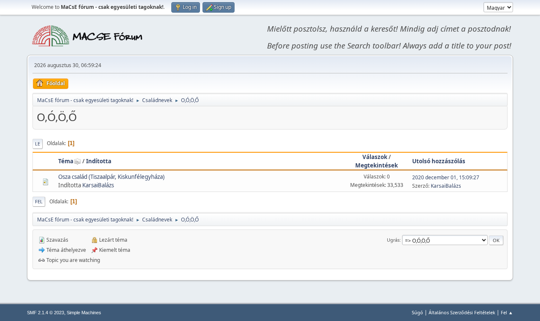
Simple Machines (84, 312)
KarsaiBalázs (98, 185)
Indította (98, 161)
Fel (39, 201)
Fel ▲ (507, 312)
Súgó (417, 312)
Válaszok (374, 157)
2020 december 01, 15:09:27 (445, 177)
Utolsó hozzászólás (438, 161)
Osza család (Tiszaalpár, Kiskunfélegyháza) (111, 177)
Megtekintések (376, 165)
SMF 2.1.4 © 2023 (45, 312)
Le (37, 143)
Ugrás (393, 240)
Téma (65, 161)
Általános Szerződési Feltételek (462, 312)
